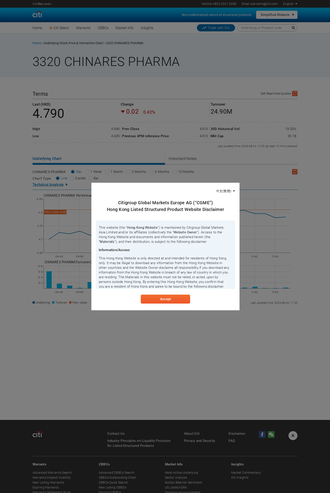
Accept (165, 299)
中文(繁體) (223, 191)
